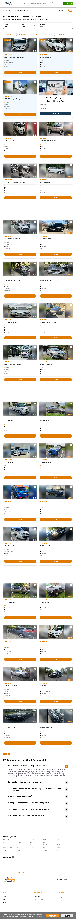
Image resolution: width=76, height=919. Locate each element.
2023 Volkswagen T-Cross (12, 280)
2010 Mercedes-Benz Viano (13, 364)
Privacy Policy (36, 896)
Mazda (58, 845)
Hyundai (19, 845)
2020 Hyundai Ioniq (46, 57)
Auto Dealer (6, 908)
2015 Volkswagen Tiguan (48, 140)
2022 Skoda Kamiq (46, 462)
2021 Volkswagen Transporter (13, 99)
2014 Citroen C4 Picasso (48, 322)
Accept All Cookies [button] (52, 916)
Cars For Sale (7, 10)
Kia (31, 845)
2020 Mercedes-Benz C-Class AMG (15, 57)
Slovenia (18, 872)
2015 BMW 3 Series (10, 727)
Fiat (44, 842)
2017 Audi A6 (8, 462)
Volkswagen (49, 34)
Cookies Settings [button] (67, 916)
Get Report (57, 113)
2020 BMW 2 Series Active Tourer (14, 182)
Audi (35, 34)
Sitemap (5, 905)
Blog (18, 10)
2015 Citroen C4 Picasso (12, 239)
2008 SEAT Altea (9, 140)
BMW (9, 34)
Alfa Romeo (6, 839)
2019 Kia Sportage (46, 727)
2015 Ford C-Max (9, 602)
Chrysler (19, 842)
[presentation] (33, 51)
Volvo (18, 853)
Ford (58, 842)
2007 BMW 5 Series (46, 239)
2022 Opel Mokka (45, 602)
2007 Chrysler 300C (10, 685)
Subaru (32, 850)
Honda (5, 845)
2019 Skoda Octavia (10, 504)
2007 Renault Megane (47, 546)
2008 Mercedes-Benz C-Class (49, 280)
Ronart (58, 847)
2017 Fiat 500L (9, 420)
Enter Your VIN (44, 104)
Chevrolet (5, 842)
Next (16, 754)
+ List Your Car (68, 3)
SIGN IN (70, 10)
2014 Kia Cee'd (9, 644)
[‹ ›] (20, 45)
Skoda (18, 850)
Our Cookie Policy (38, 916)
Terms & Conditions (38, 899)
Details (20, 72)
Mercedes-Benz (22, 34)
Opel (18, 847)
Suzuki (45, 850)
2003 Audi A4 (44, 685)
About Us (5, 896)
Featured (7, 40)
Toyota (58, 850)
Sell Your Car (14, 10)
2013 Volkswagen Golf (47, 504)
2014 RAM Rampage (10, 322)
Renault (45, 847)
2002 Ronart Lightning (47, 364)
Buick (58, 839)
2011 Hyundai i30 (45, 420)
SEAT (4, 850)
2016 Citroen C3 (9, 546)
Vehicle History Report (24, 10)
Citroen (32, 842)
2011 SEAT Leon (45, 182)
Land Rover (46, 845)
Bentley (32, 839)
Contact (5, 899)
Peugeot (62, 34)
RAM (31, 853)
